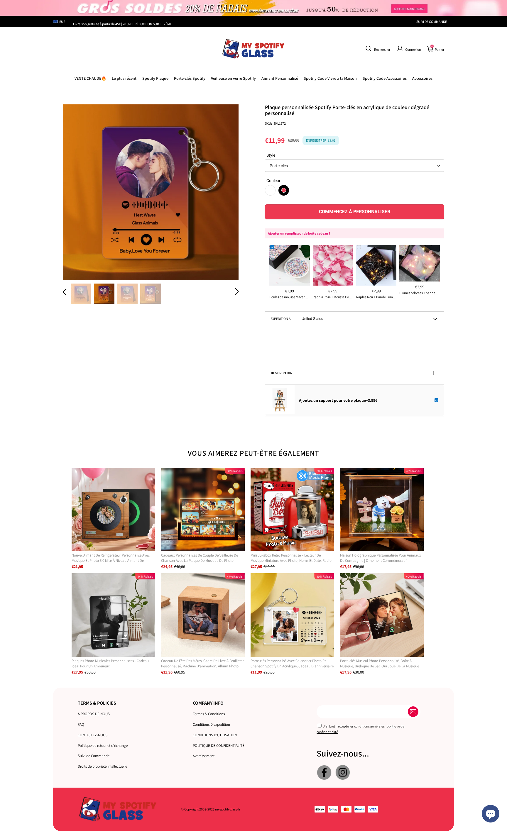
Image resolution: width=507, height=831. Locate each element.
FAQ (81, 724)
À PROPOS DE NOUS (94, 713)
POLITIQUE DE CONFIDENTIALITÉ (218, 745)
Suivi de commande (431, 21)
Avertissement (203, 755)
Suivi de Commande (93, 755)
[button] (377, 49)
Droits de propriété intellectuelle (102, 766)
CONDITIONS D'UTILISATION (215, 734)
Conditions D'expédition (211, 724)
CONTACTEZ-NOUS (92, 734)
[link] (330, 78)
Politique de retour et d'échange (103, 745)
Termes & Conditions (209, 713)
